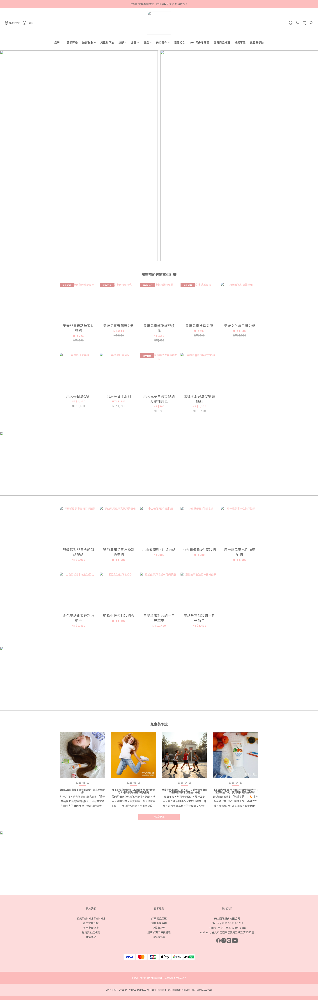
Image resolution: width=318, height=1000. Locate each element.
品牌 (57, 42)
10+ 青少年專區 (199, 42)
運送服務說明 (159, 923)
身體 (134, 42)
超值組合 (179, 42)
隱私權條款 (159, 937)
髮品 (146, 42)
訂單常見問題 (159, 918)
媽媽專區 (240, 42)
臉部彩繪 (72, 42)
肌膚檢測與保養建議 (159, 932)
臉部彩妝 (87, 42)
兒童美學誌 (257, 42)
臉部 (121, 42)
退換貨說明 (159, 927)
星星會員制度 (91, 923)
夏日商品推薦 (222, 42)
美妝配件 (161, 42)
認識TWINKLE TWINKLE (91, 918)
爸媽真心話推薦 (91, 932)
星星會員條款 (91, 927)
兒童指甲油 (107, 42)
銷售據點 (91, 937)
